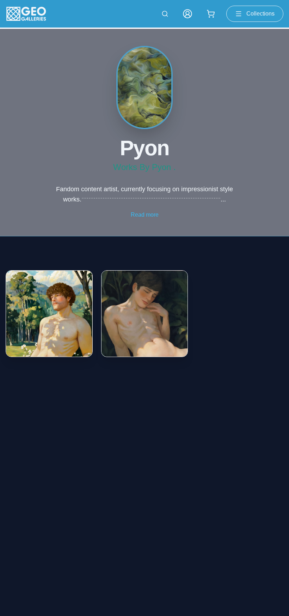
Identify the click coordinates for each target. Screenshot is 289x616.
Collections (260, 14)
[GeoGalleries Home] (26, 14)
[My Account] (187, 14)
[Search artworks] (165, 13)
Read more (145, 215)
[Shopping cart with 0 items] (211, 14)
